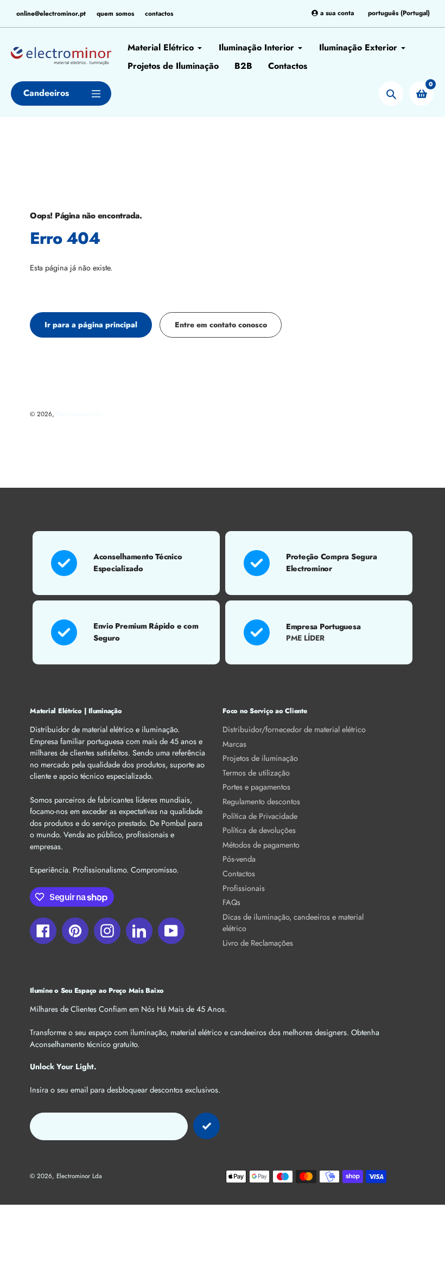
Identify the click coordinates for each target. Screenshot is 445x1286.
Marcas (234, 744)
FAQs (231, 902)
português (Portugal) (399, 13)
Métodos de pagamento (261, 844)
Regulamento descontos (261, 801)
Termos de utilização (256, 772)
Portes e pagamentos (256, 786)
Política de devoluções (259, 830)
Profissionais (244, 888)
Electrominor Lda (79, 413)
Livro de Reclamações (258, 943)
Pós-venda (239, 859)
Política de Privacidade (260, 816)
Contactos (239, 873)
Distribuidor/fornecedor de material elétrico (294, 729)
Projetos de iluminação (260, 758)
